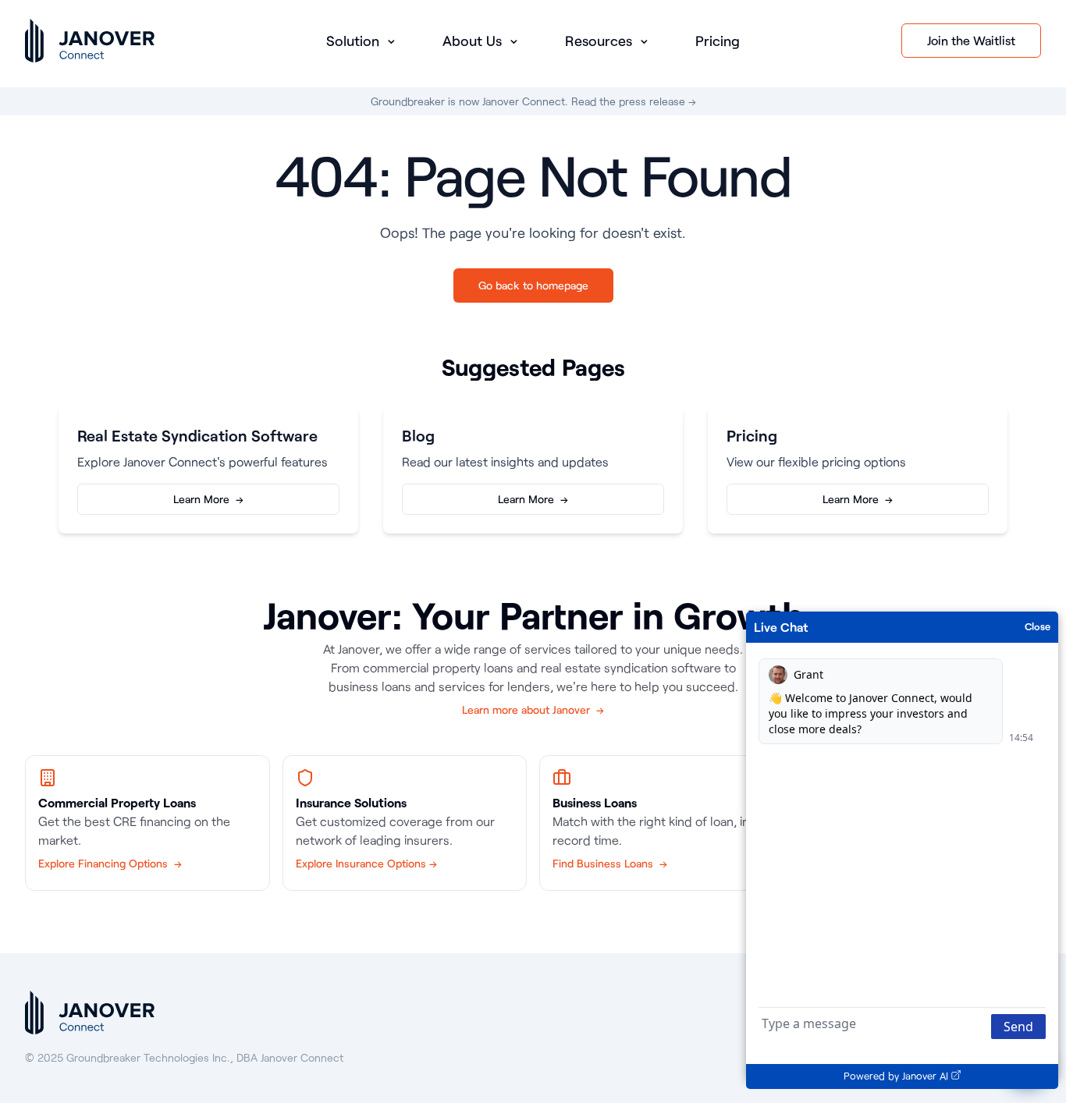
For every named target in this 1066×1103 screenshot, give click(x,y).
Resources (600, 40)
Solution (354, 40)
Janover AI (925, 1075)
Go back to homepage (533, 285)
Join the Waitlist (971, 40)
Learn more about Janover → (533, 709)
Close (1037, 626)
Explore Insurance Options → (366, 863)
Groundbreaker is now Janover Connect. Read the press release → (533, 101)
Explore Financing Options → (110, 863)
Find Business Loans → (610, 863)
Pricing (717, 40)
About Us (474, 40)
